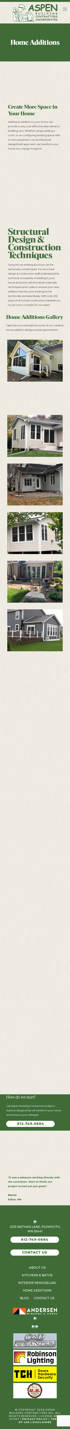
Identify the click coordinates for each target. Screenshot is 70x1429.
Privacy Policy (35, 1419)
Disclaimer (42, 1422)
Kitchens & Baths (37, 1275)
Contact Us (44, 1298)
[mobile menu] (65, 9)
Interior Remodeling (37, 1283)
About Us (37, 1267)
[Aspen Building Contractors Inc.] (35, 12)
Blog (24, 1298)
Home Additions (37, 1290)
